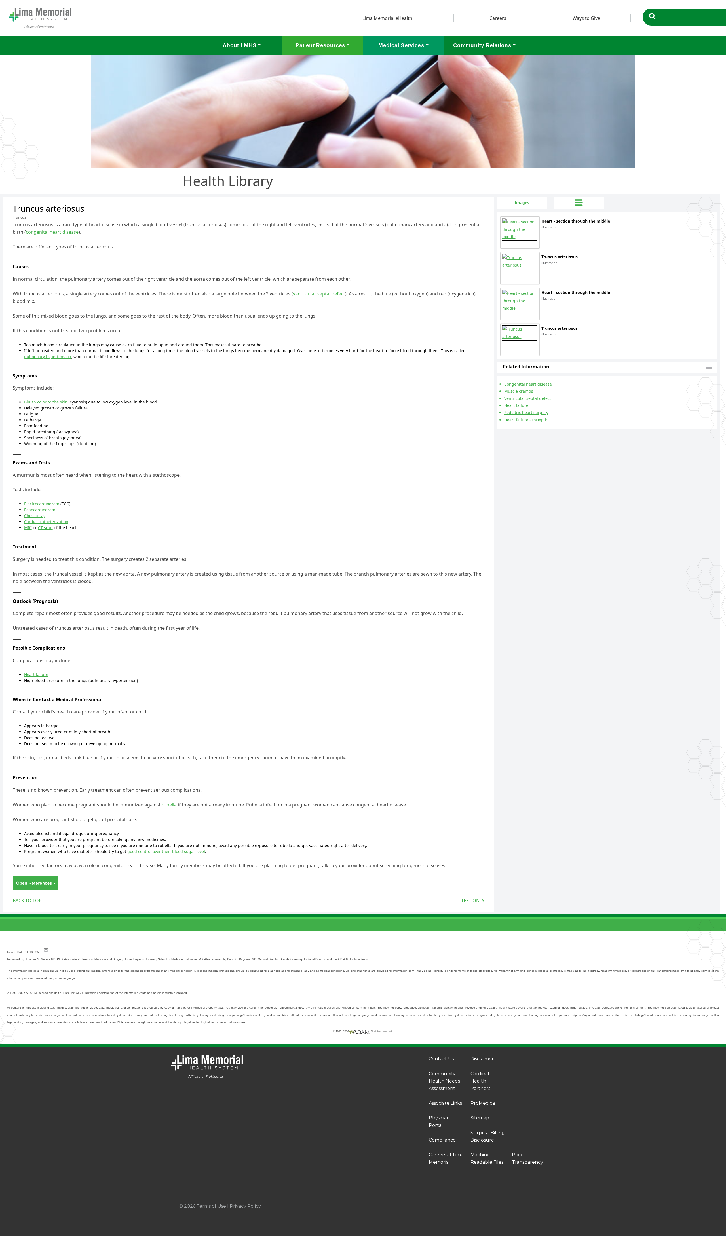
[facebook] (497, 1206)
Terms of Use (211, 1206)
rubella (169, 805)
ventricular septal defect (319, 294)
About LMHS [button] (240, 45)
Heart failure (36, 674)
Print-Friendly (478, 200)
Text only (472, 900)
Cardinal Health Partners (480, 1081)
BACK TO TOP (27, 900)
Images (522, 202)
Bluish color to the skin (45, 402)
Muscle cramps (518, 391)
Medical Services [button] (401, 45)
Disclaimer (482, 1059)
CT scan (45, 527)
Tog (578, 203)
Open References (35, 883)
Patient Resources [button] (320, 45)
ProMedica (482, 1103)
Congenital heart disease (528, 384)
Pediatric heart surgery (526, 412)
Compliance (442, 1140)
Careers (497, 18)
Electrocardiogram (41, 503)
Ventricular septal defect (527, 398)
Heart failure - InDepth (526, 419)
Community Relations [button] (482, 45)
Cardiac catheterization (46, 521)
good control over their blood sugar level (166, 851)
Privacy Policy (245, 1206)
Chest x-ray (34, 515)
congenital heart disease (52, 232)
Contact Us (441, 1059)
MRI (28, 527)
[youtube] (544, 1206)
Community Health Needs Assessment (444, 1081)
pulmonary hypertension (47, 356)
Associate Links (445, 1103)
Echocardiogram (39, 509)
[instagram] (513, 1206)
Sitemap (479, 1118)
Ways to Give (586, 18)
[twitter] (529, 1206)
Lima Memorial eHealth (387, 18)
